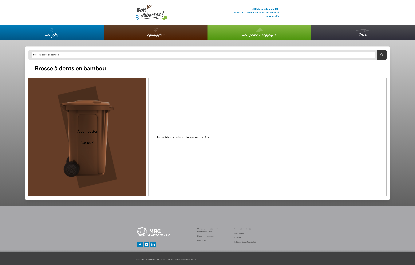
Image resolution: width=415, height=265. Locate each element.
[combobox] (203, 55)
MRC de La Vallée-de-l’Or (265, 9)
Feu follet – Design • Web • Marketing (181, 259)
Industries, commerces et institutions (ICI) (256, 12)
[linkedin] (153, 244)
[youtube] (146, 244)
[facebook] (140, 244)
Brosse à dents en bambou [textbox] (46, 55)
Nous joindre (272, 15)
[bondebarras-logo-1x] (152, 6)
